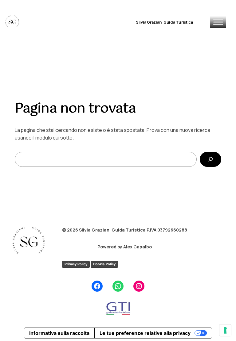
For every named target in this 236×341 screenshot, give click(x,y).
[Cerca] (210, 159)
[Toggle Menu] (218, 22)
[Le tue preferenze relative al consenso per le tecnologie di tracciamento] (225, 330)
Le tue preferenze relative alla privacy (145, 333)
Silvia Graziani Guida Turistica (164, 22)
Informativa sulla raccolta (59, 333)
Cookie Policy (104, 264)
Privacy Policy (76, 264)
